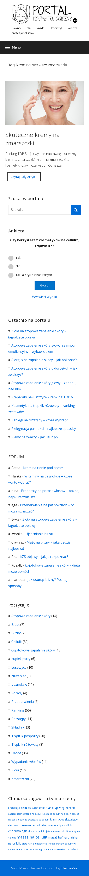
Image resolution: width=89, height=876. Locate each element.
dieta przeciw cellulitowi (62, 843)
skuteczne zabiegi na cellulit (38, 849)
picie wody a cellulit (60, 825)
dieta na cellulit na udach (57, 813)
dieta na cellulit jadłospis (35, 843)
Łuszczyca (18, 667)
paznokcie (19, 684)
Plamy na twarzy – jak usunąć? (34, 437)
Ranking (17, 710)
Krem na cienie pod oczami (43, 467)
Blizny (16, 633)
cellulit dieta (15, 849)
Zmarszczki (20, 779)
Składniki (18, 727)
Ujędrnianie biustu (39, 534)
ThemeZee (69, 868)
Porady (16, 693)
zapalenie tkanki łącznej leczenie (54, 808)
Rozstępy (18, 719)
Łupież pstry (20, 658)
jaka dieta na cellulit (57, 831)
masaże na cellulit (66, 849)
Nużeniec (18, 676)
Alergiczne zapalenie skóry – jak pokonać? (44, 360)
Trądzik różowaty (24, 744)
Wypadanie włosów (26, 761)
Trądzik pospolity (24, 736)
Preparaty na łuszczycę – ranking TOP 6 (42, 397)
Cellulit (16, 641)
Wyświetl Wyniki (44, 297)
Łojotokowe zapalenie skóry (33, 650)
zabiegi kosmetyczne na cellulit (25, 813)
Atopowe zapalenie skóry (31, 616)
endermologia (18, 831)
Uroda (16, 753)
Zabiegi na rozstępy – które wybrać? (39, 420)
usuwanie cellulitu (34, 825)
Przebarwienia (22, 701)
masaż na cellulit (32, 837)
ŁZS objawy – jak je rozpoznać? (44, 556)
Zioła (15, 770)
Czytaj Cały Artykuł (24, 177)
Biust (15, 624)
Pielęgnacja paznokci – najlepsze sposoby (43, 428)
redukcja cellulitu (19, 808)
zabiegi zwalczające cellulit (34, 819)
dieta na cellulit (36, 831)
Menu (16, 47)
